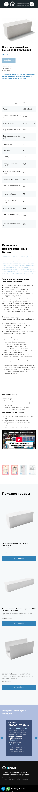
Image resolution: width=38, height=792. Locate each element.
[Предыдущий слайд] (2, 738)
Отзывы (24, 772)
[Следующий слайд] (36, 738)
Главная (5, 772)
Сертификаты (15, 775)
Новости (5, 775)
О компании (14, 772)
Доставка (26, 775)
